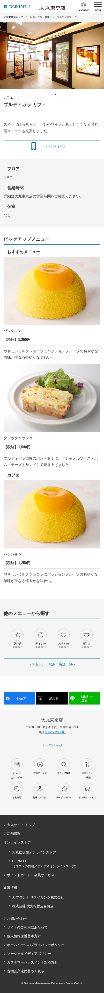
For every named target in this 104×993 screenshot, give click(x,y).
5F (9, 178)
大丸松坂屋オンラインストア (34, 852)
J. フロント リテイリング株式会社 (38, 897)
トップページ (52, 745)
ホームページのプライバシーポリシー (36, 945)
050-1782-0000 (55, 732)
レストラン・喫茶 (40, 17)
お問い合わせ (17, 918)
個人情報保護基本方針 (24, 936)
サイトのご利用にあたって (27, 927)
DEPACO (45, 863)
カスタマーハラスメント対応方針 (32, 962)
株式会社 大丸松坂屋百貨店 (33, 906)
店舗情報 (14, 833)
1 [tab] (52, 94)
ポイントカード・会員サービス (30, 875)
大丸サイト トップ (21, 825)
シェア (21, 698)
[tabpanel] (52, 55)
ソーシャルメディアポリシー (29, 954)
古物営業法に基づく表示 (25, 971)
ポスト (54, 698)
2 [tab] (55, 94)
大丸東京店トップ (13, 17)
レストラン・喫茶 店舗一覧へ (52, 664)
